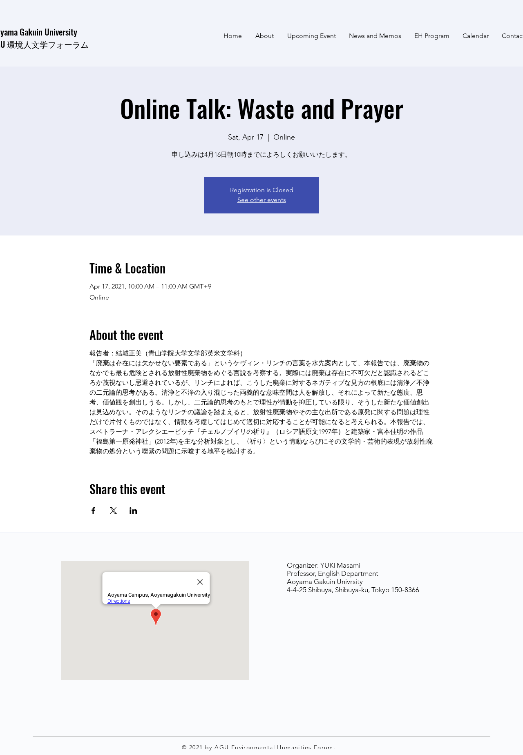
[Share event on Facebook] (93, 510)
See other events (261, 200)
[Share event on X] (113, 510)
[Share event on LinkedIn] (133, 510)
